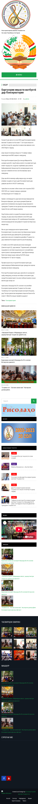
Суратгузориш (16, 801)
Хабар (5, 85)
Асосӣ (8, 798)
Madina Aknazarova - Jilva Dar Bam (22, 467)
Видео (14, 464)
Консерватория (11, 300)
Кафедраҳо (22, 798)
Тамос (24, 801)
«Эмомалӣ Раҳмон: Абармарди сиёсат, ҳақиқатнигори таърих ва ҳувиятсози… (14, 334)
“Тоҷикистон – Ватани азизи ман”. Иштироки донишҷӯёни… (16, 388)
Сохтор (14, 798)
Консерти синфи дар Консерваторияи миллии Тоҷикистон (23, 478)
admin (27, 99)
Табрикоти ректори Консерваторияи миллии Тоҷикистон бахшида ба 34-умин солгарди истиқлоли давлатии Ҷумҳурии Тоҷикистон (18, 503)
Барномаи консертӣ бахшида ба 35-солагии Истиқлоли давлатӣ (15, 361)
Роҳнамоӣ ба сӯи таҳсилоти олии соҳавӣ (22, 457)
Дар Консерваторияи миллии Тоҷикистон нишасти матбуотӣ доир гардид (23, 489)
